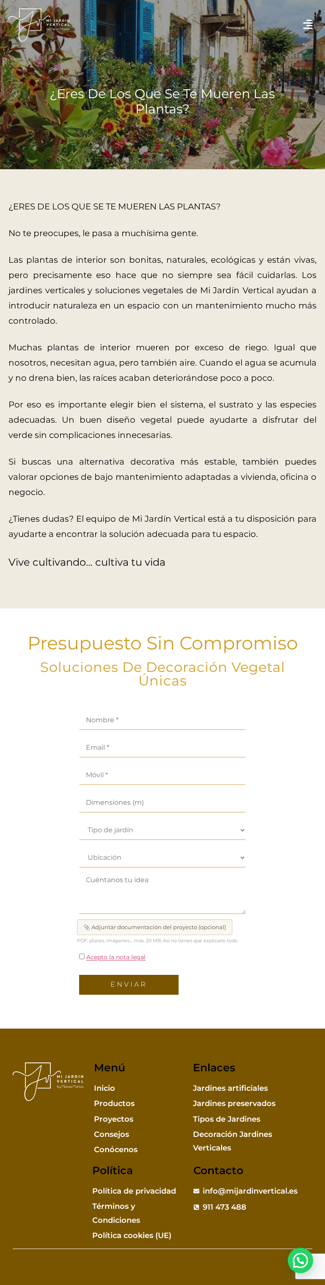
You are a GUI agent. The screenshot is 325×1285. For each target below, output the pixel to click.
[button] (308, 25)
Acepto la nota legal (116, 957)
